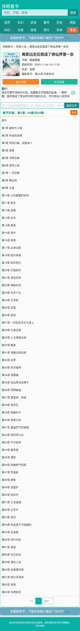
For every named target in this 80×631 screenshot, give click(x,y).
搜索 (73, 12)
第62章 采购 (9, 584)
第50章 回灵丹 (10, 494)
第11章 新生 (9, 203)
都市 (46, 22)
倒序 (73, 112)
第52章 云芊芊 (10, 509)
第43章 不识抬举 (11, 442)
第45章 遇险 (9, 457)
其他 (33, 30)
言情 (20, 30)
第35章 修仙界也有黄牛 (15, 382)
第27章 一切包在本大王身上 (18, 322)
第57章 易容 (9, 547)
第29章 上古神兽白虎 (14, 337)
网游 (73, 22)
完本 (60, 30)
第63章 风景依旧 (44, 74)
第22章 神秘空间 (11, 285)
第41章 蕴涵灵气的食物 (15, 427)
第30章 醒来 (9, 345)
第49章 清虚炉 (10, 487)
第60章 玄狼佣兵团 (13, 569)
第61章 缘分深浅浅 (13, 577)
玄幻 (20, 22)
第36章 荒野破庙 (11, 390)
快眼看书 (10, 6)
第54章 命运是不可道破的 (16, 524)
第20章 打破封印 (11, 270)
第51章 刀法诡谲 (11, 502)
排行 (46, 30)
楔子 (4, 120)
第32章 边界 (9, 360)
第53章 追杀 (9, 517)
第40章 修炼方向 (11, 420)
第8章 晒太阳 (9, 180)
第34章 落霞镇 (10, 375)
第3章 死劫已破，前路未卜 (17, 143)
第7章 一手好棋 (11, 173)
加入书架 (21, 82)
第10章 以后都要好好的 (15, 195)
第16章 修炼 (9, 240)
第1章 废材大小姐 (12, 128)
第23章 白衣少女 (11, 292)
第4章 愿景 (8, 150)
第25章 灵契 (9, 307)
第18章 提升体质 (11, 255)
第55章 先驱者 (10, 532)
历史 (60, 22)
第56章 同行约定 (11, 539)
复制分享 (71, 105)
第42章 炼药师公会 (13, 435)
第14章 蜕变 (9, 225)
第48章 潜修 (9, 479)
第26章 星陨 (9, 315)
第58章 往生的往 (11, 554)
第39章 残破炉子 (11, 412)
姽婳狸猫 (35, 60)
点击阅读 (59, 82)
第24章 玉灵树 (10, 300)
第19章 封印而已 (11, 262)
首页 (7, 22)
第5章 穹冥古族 (11, 158)
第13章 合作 (9, 218)
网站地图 (40, 625)
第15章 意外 (9, 232)
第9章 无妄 (8, 188)
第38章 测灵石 (10, 405)
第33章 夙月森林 (11, 367)
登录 (73, 30)
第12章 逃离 (9, 210)
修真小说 (21, 46)
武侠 (33, 22)
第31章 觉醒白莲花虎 (14, 352)
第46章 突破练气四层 (14, 465)
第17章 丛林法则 (11, 247)
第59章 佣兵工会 (11, 562)
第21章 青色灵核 (11, 277)
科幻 (7, 30)
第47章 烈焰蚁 (10, 472)
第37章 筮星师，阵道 (14, 397)
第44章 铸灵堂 (10, 450)
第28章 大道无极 (11, 330)
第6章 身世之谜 (11, 165)
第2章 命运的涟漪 (12, 135)
